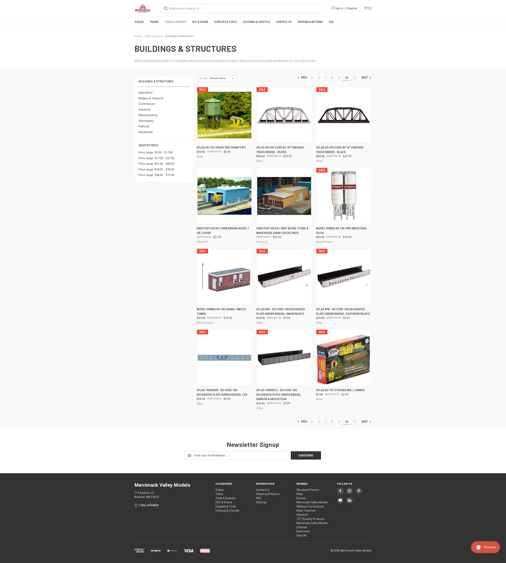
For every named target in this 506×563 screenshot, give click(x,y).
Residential (146, 132)
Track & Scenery (175, 22)
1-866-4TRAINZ (148, 505)
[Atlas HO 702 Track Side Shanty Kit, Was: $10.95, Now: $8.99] (224, 115)
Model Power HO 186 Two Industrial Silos (341, 231)
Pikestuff (302, 514)
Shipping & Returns (310, 22)
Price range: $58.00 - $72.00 (156, 175)
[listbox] (222, 78)
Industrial (144, 109)
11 (354, 77)
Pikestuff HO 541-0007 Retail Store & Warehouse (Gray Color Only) (282, 231)
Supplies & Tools (225, 22)
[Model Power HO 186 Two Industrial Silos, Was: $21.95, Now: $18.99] (344, 195)
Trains (154, 22)
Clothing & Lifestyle (256, 22)
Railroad (144, 126)
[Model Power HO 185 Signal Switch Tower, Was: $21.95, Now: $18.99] (224, 276)
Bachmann (303, 531)
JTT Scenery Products (310, 518)
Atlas (299, 494)
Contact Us (284, 22)
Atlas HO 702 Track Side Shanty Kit (221, 147)
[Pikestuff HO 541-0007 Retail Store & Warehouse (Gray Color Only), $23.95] (284, 195)
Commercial (146, 104)
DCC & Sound (200, 22)
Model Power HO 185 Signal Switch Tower (221, 312)
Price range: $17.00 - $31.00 (156, 158)
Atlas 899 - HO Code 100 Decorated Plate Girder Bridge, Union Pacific (280, 312)
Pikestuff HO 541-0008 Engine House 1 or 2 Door (223, 231)
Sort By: (203, 78)
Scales (139, 22)
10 (346, 77)
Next (365, 77)
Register (352, 8)
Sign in (339, 8)
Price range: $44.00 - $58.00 (156, 169)
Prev (303, 77)
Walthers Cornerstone (310, 506)
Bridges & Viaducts (151, 98)
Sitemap (261, 502)
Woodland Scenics (307, 489)
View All (301, 535)
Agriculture (146, 92)
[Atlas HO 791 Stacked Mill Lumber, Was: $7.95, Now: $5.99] (344, 357)
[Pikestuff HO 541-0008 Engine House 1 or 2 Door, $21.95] (224, 195)
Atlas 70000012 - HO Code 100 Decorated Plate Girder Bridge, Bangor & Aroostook (278, 394)
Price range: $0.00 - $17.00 (156, 152)
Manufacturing (148, 115)
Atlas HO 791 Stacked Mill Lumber (340, 390)
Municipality (146, 121)
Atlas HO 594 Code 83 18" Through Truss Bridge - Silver (280, 150)
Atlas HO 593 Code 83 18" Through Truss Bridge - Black (339, 150)
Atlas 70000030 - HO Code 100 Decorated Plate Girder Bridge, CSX (222, 392)
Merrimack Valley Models (312, 502)
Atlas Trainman (306, 510)
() (369, 8)
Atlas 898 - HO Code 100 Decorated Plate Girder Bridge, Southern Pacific (343, 312)
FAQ (331, 22)
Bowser (301, 498)
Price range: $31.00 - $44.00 (156, 164)
